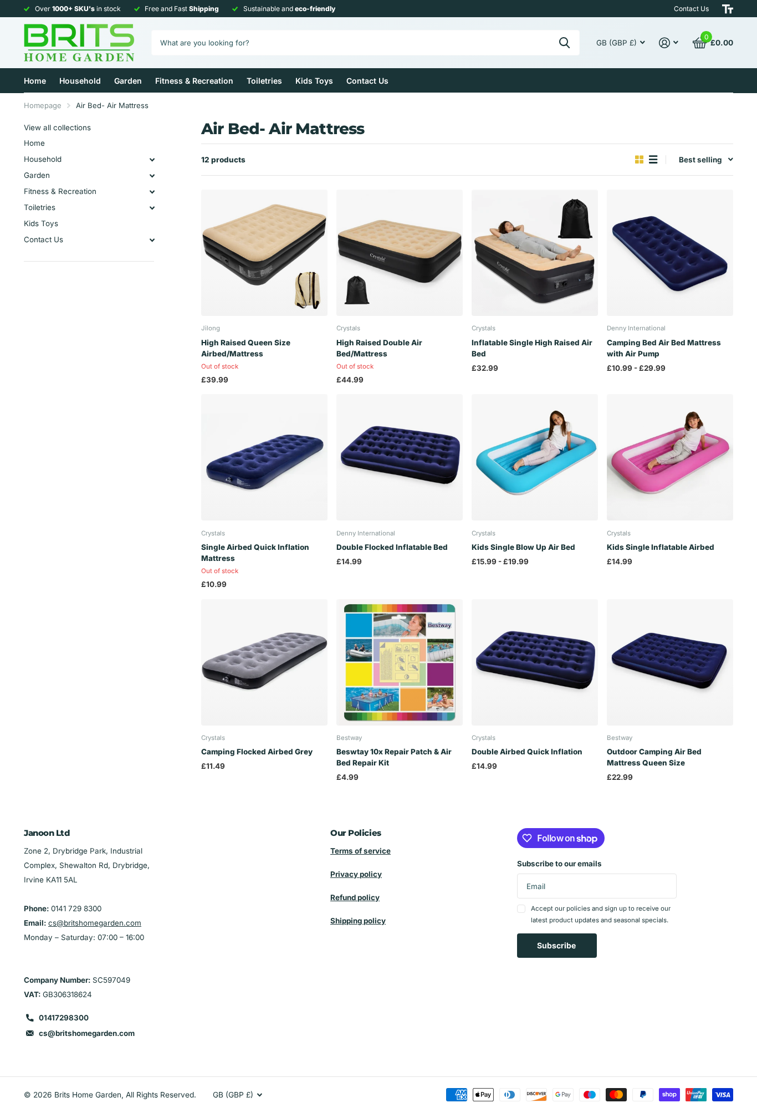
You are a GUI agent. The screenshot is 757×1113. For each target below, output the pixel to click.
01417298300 (64, 1017)
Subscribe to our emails (559, 863)
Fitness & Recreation (194, 80)
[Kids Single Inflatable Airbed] (670, 457)
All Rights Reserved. (161, 1094)
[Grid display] (639, 160)
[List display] (653, 160)
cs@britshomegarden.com (94, 922)
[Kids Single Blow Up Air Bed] (535, 457)
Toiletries (264, 80)
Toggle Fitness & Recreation (152, 192)
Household (80, 80)
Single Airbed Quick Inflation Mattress (255, 553)
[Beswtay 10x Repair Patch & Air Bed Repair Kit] (399, 662)
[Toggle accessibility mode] (727, 9)
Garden (128, 80)
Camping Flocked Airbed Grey (257, 751)
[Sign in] (669, 42)
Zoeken (564, 42)
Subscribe (557, 945)
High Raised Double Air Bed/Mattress (379, 348)
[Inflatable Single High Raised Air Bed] (535, 253)
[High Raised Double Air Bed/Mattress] (399, 253)
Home (35, 80)
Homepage (43, 105)
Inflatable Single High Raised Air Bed (532, 348)
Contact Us (367, 80)
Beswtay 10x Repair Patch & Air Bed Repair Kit (394, 757)
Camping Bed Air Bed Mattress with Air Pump (664, 348)
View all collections (57, 127)
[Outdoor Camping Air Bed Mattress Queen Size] (670, 662)
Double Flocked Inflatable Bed (392, 547)
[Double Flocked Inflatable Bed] (399, 457)
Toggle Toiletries (152, 208)
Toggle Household (152, 160)
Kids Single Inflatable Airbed (660, 547)
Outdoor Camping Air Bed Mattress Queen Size (654, 757)
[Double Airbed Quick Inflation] (535, 662)
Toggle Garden (152, 176)
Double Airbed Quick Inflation (527, 751)
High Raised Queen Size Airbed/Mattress (245, 348)
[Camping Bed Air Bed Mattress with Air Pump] (670, 253)
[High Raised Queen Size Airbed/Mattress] (264, 253)
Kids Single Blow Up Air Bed (523, 547)
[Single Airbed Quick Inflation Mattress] (264, 457)
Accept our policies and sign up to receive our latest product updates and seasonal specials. (601, 914)
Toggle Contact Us (152, 240)
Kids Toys (314, 80)
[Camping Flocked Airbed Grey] (264, 662)
